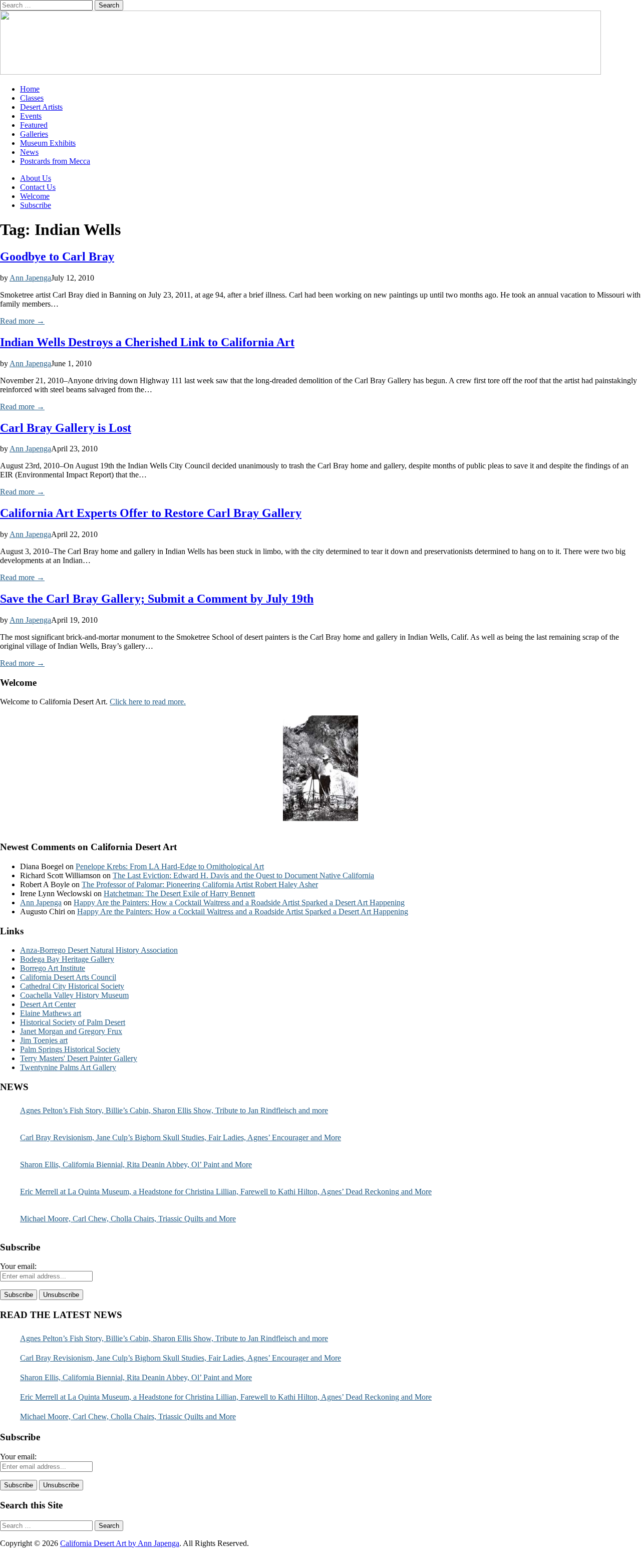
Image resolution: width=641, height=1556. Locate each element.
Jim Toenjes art (44, 1040)
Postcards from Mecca (55, 161)
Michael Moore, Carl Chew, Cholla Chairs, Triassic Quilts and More (128, 1218)
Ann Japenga (30, 278)
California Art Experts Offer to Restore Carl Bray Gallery (150, 513)
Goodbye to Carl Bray (57, 256)
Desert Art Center (48, 1004)
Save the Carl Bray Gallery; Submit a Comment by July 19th (156, 598)
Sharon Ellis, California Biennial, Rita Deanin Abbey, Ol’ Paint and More (136, 1164)
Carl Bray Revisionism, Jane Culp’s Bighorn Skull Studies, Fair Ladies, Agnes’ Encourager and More (180, 1137)
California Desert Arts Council (68, 977)
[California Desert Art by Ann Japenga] (300, 72)
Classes (32, 98)
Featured (34, 125)
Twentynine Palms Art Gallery (68, 1067)
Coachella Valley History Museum (74, 995)
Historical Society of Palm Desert (72, 1022)
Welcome (35, 196)
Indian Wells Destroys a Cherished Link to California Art (147, 342)
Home (30, 89)
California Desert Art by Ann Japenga (119, 1543)
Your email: (18, 1266)
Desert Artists (41, 107)
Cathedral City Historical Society (72, 986)
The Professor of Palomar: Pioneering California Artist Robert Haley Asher (200, 884)
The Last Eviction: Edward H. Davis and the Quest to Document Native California (243, 875)
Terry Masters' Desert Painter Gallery (78, 1058)
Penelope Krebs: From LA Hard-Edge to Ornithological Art (170, 866)
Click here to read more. (148, 701)
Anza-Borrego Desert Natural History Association (99, 950)
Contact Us (38, 187)
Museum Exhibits (48, 143)
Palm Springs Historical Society (70, 1049)
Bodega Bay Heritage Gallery (67, 959)
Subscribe (35, 205)
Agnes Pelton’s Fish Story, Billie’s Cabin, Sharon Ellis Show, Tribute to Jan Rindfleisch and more (174, 1110)
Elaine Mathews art (50, 1013)
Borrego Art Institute (52, 968)
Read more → (22, 321)
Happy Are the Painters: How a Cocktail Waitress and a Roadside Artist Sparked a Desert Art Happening (239, 902)
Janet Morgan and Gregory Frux (71, 1031)
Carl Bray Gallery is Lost (65, 427)
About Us (35, 178)
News (29, 152)
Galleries (34, 134)
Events (31, 116)
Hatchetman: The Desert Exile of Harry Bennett (179, 893)
